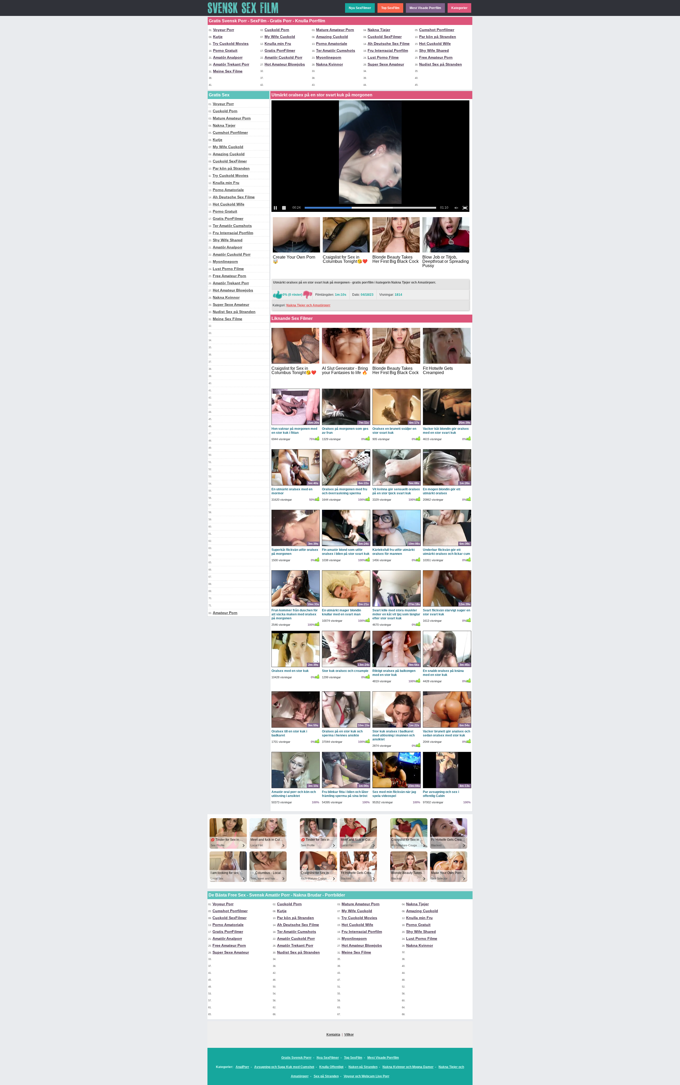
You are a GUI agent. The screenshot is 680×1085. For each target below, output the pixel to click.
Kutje (218, 37)
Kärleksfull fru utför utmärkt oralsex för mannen (393, 552)
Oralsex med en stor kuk (290, 671)
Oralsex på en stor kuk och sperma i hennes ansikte (342, 733)
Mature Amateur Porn (335, 30)
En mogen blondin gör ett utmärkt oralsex (441, 491)
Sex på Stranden (326, 1076)
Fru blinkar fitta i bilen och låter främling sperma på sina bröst (345, 794)
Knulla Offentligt (331, 1067)
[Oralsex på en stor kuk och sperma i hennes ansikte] (346, 727)
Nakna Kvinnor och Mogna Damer (408, 1067)
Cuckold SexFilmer (385, 37)
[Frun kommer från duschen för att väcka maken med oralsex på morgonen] (295, 606)
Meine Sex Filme (228, 71)
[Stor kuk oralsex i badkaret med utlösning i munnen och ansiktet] (396, 727)
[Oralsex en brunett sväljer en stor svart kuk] (396, 425)
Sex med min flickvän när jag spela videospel (394, 794)
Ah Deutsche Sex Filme (389, 43)
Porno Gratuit (225, 50)
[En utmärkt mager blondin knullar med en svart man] (346, 606)
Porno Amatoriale (331, 43)
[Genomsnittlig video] (307, 295)
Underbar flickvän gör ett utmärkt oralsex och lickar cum (446, 552)
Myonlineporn (328, 57)
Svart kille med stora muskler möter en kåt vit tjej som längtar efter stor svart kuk (396, 614)
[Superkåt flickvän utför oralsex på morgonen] (295, 546)
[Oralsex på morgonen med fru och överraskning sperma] (346, 485)
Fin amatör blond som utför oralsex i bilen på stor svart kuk (345, 552)
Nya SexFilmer (360, 8)
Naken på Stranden (362, 1067)
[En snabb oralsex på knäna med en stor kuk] (447, 667)
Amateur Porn (225, 613)
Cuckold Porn (277, 30)
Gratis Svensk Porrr (296, 1058)
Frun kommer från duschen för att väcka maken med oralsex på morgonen (294, 614)
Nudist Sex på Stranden (440, 64)
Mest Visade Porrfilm (425, 8)
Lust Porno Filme (383, 57)
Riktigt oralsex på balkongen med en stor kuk (393, 673)
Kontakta (333, 1034)
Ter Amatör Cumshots (335, 50)
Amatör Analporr (228, 57)
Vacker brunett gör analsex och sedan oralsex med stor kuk (446, 733)
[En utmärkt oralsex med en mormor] (295, 485)
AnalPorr (242, 1067)
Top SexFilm (390, 8)
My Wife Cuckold (280, 37)
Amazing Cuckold (332, 37)
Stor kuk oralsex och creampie (345, 671)
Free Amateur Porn (436, 57)
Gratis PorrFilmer (280, 50)
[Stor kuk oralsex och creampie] (346, 667)
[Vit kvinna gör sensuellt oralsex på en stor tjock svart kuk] (396, 485)
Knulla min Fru (278, 43)
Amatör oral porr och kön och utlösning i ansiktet (293, 794)
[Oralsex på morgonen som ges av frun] (346, 425)
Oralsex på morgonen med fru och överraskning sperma (344, 491)
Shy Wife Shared (434, 50)
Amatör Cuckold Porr (283, 57)
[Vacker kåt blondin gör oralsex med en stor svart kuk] (447, 425)
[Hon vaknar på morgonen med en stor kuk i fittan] (295, 425)
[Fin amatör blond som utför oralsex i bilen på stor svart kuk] (346, 546)
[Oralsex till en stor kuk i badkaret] (295, 727)
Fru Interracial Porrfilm (388, 50)
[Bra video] (278, 295)
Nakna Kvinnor (329, 64)
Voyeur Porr (223, 30)
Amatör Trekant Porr (231, 64)
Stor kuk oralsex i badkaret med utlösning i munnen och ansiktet (393, 735)
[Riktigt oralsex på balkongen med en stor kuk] (396, 667)
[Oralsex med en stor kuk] (295, 667)
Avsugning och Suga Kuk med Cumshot (284, 1067)
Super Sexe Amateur (386, 64)
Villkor (349, 1034)
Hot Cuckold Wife (435, 43)
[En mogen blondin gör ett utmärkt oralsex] (447, 485)
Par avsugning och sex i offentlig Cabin (441, 794)
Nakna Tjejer (379, 30)
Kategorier (459, 8)
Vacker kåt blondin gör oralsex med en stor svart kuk (446, 431)
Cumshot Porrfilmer (436, 30)
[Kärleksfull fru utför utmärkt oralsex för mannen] (396, 546)
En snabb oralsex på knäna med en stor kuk (443, 673)
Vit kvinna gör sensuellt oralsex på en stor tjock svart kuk (396, 491)
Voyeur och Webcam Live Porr (366, 1076)
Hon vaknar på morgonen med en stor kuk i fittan (294, 431)
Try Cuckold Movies (231, 43)
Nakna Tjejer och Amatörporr (308, 305)
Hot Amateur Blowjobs (285, 64)
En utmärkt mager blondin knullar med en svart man (341, 612)
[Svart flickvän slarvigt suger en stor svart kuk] (447, 606)
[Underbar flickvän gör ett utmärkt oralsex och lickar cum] (447, 546)
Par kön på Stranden (437, 37)
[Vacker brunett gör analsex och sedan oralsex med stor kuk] (447, 727)
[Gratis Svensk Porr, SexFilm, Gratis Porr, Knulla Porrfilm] (247, 15)
